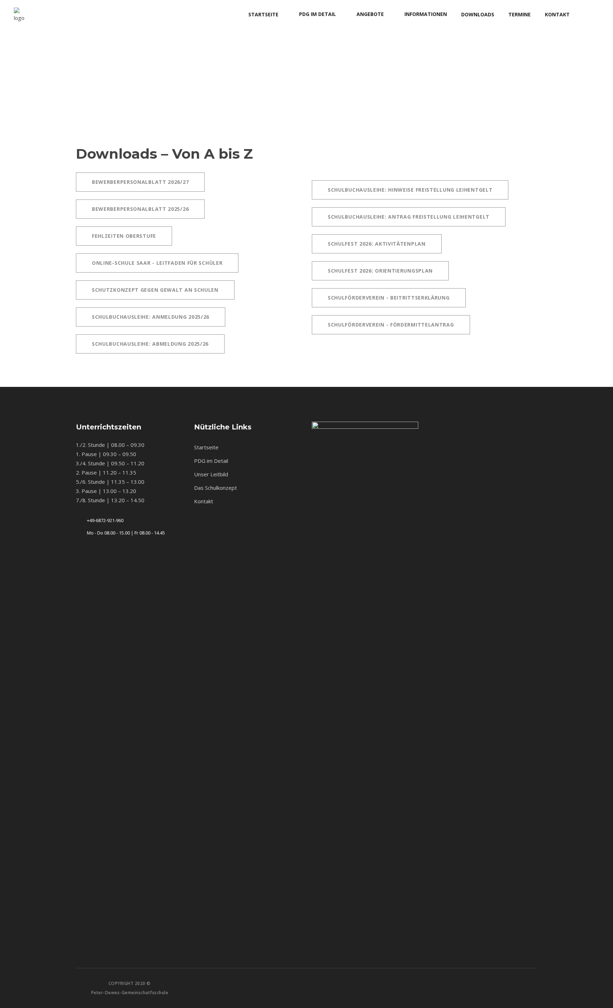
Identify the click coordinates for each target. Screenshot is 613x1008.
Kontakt (203, 501)
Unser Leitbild (211, 474)
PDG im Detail (211, 460)
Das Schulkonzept (215, 487)
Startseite (206, 447)
